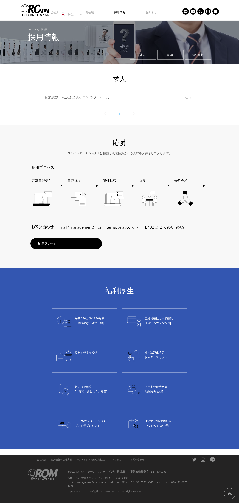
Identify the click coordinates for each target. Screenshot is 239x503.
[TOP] (229, 493)
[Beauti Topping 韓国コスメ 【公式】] (194, 459)
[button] (215, 11)
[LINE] (185, 11)
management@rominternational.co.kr (102, 227)
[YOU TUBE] (193, 11)
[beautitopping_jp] (208, 11)
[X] (200, 11)
